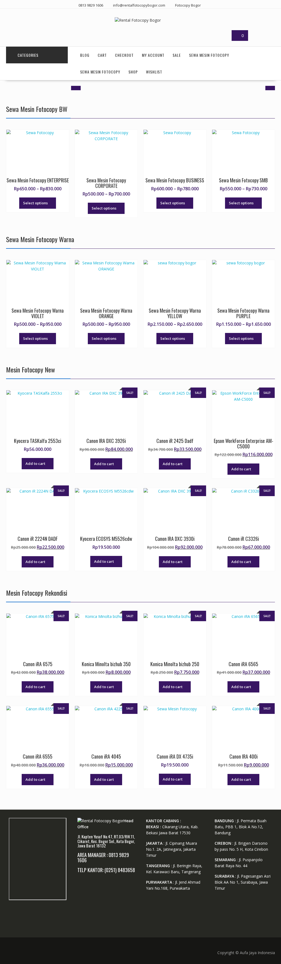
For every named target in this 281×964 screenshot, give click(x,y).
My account (153, 55)
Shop (133, 72)
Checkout (124, 55)
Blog (84, 55)
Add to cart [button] (35, 463)
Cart (102, 55)
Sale (177, 55)
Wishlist (154, 72)
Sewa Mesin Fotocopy (209, 55)
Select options (35, 202)
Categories (28, 55)
